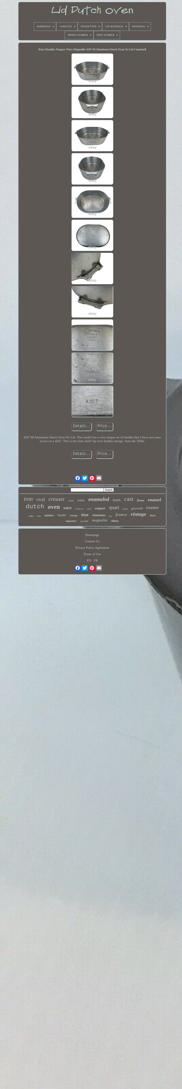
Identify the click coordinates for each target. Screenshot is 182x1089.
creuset (57, 499)
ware (67, 508)
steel (89, 508)
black (153, 515)
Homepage (92, 535)
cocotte (84, 521)
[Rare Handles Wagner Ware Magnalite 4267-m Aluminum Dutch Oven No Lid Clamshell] (92, 69)
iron (28, 499)
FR (96, 560)
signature (71, 520)
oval (40, 499)
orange (74, 515)
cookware (79, 509)
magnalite (100, 520)
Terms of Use (92, 554)
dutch (35, 506)
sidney (115, 520)
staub (117, 500)
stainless (49, 515)
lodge (31, 516)
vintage (138, 514)
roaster (152, 507)
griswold (137, 508)
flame (140, 500)
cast (128, 499)
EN (89, 560)
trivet (39, 516)
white (81, 500)
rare (110, 516)
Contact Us (92, 541)
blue (85, 515)
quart (114, 507)
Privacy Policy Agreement (92, 547)
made (125, 508)
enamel (154, 499)
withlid (71, 501)
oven (54, 506)
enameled (98, 499)
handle (61, 515)
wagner (100, 508)
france (121, 514)
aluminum (98, 515)
